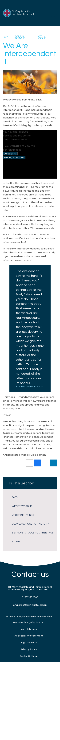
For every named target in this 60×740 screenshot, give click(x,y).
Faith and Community (20, 37)
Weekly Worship (42, 37)
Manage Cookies (14, 157)
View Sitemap (29, 629)
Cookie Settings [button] (29, 656)
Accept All (10, 153)
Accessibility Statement (29, 636)
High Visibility (29, 642)
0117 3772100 (30, 597)
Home (5, 37)
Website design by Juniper (29, 622)
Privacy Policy (29, 649)
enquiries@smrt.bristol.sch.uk (30, 605)
